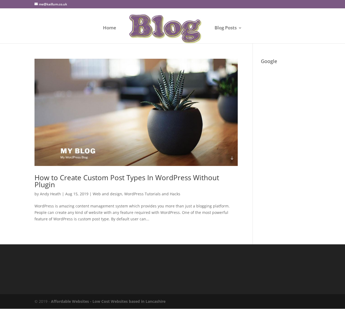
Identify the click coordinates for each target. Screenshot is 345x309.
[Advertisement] (285, 147)
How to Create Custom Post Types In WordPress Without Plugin (126, 181)
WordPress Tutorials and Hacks (152, 193)
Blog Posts (226, 28)
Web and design (107, 193)
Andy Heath (50, 193)
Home (109, 28)
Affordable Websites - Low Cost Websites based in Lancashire (108, 301)
